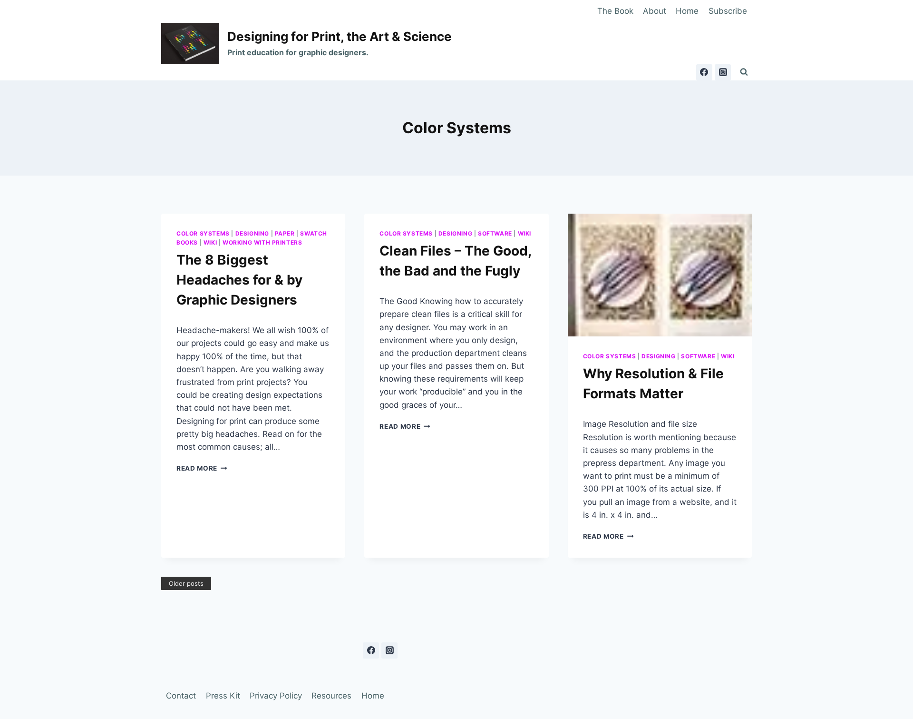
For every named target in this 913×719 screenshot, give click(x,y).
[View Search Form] (744, 72)
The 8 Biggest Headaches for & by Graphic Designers (239, 280)
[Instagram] (723, 72)
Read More (201, 468)
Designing (252, 233)
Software (495, 233)
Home (687, 11)
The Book (615, 11)
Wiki (210, 242)
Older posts (186, 583)
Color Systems (203, 233)
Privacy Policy (276, 695)
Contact (181, 695)
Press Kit (223, 695)
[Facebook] (704, 72)
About (654, 11)
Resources (331, 695)
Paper (285, 233)
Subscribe (728, 11)
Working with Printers (262, 242)
